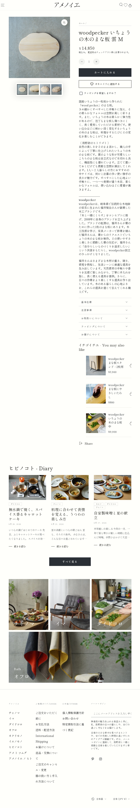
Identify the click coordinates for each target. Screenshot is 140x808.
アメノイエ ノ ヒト (20, 758)
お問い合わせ (70, 718)
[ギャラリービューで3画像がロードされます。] (45, 89)
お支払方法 (42, 724)
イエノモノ (15, 741)
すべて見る (70, 561)
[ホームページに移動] (67, 5)
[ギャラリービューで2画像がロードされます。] (33, 89)
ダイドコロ (15, 504)
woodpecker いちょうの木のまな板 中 (116, 420)
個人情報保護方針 (73, 713)
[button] (121, 4)
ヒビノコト (15, 747)
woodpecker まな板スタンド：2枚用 (116, 363)
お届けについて (45, 747)
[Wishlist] (126, 5)
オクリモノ (15, 736)
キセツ (98, 504)
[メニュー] (2, 5)
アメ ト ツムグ (18, 753)
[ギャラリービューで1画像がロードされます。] (22, 89)
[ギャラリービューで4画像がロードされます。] (56, 89)
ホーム (82, 23)
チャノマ (57, 504)
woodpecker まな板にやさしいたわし (116, 391)
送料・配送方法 (45, 730)
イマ (11, 718)
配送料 (91, 52)
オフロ (13, 730)
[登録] (129, 713)
